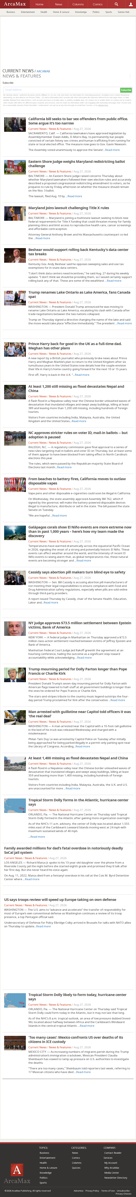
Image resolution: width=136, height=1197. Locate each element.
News (75, 1152)
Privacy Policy (92, 1190)
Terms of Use (108, 1190)
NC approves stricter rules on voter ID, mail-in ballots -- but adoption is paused (78, 434)
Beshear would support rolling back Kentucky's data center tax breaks (78, 251)
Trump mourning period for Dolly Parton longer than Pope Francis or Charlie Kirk (77, 671)
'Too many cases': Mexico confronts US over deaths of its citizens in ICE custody (75, 1039)
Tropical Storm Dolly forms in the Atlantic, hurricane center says (78, 802)
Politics (96, 11)
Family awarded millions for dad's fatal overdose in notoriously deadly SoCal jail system (63, 850)
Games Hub (123, 11)
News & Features (60, 129)
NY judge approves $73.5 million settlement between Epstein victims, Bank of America (79, 625)
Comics (76, 1157)
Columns (76, 1162)
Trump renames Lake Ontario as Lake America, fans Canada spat (79, 294)
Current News (37, 129)
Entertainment (28, 11)
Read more (112, 150)
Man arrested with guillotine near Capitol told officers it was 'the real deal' (79, 713)
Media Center (111, 1172)
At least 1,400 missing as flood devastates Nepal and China (78, 757)
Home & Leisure (61, 11)
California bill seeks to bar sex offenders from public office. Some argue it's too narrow (78, 120)
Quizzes (76, 1167)
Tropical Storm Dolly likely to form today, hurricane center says (77, 996)
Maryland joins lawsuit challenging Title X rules (68, 207)
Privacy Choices (123, 1193)
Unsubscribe (123, 1190)
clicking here (103, 105)
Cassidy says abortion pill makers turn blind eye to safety (76, 571)
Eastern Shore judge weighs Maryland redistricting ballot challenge (76, 163)
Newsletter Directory (115, 1177)
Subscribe (126, 90)
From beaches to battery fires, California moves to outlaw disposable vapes (77, 480)
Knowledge (81, 11)
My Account (110, 1162)
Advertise (78, 1190)
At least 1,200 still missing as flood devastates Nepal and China (76, 388)
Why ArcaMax (111, 1167)
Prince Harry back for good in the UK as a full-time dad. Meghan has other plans (75, 345)
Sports (108, 11)
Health (44, 11)
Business (11, 11)
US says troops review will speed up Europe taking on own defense (60, 899)
